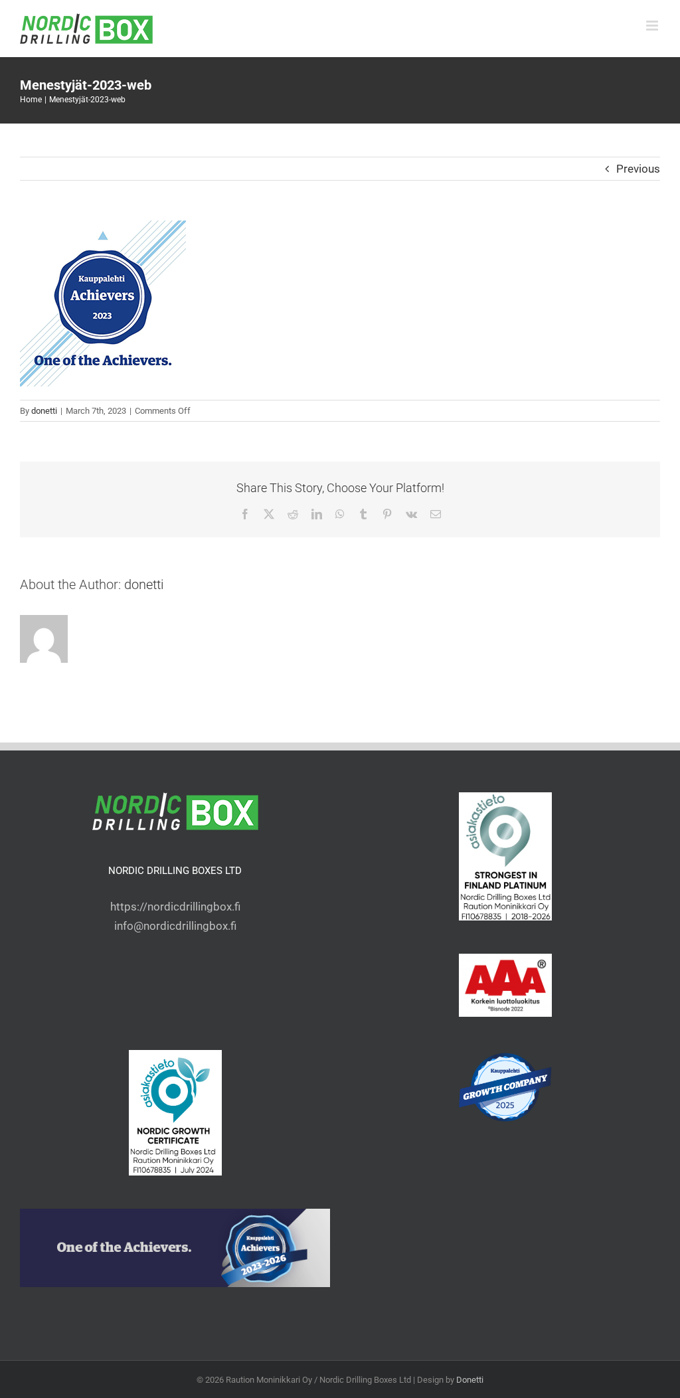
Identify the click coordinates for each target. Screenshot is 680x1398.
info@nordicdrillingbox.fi (175, 925)
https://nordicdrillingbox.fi (175, 906)
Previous (638, 168)
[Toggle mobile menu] (653, 26)
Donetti (469, 1380)
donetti (44, 411)
